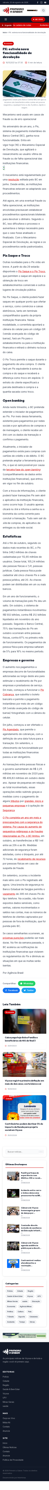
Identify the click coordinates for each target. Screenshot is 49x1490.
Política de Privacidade (13, 1460)
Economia (8, 43)
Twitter (30, 990)
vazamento (9, 893)
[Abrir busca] (43, 10)
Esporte (22, 1317)
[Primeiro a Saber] (13, 10)
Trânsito (10, 1317)
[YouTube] (45, 2)
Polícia (10, 1291)
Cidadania (34, 1317)
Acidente (11, 1322)
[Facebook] (37, 2)
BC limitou (34, 836)
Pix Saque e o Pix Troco (31, 271)
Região (30, 1291)
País (29, 1312)
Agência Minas (26, 1306)
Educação (36, 1301)
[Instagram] (41, 2)
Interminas (22, 1478)
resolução (13, 179)
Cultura (20, 1312)
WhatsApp (28, 983)
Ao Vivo (39, 19)
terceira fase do (23, 469)
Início (5, 32)
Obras (32, 1322)
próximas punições (13, 937)
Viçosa (30, 1296)
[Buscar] (41, 1151)
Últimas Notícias (10, 1447)
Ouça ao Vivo (9, 1418)
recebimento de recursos (31, 859)
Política (10, 1312)
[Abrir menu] (6, 19)
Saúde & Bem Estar (15, 1296)
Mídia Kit (6, 1422)
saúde (24, 1301)
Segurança (9, 810)
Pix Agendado (11, 729)
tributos (14, 801)
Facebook (13, 990)
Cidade (20, 1291)
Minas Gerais (12, 1301)
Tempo (22, 1322)
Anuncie (6, 1431)
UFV (39, 1296)
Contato (6, 1426)
